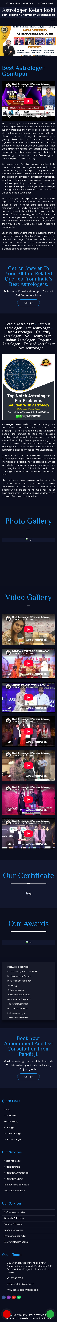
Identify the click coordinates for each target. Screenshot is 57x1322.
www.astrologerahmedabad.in (23, 1289)
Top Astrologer (37, 328)
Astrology (12, 985)
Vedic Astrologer (20, 324)
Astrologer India (12, 1166)
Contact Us (10, 1115)
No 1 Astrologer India (17, 1008)
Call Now (28, 303)
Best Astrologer (19, 332)
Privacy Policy (11, 1121)
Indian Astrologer (20, 340)
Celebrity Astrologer (14, 1218)
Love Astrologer (30, 348)
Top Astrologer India (17, 1003)
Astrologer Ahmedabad (16, 1172)
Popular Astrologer (13, 1224)
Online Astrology (15, 990)
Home (7, 1109)
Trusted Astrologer (39, 344)
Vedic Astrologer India (18, 994)
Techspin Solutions (41, 1318)
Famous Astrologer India (19, 999)
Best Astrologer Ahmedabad (22, 971)
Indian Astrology (12, 1139)
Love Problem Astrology (19, 980)
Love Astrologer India (15, 1236)
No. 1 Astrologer (38, 336)
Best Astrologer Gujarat (19, 976)
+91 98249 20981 (45, 3)
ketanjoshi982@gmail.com (19, 3)
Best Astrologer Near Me (16, 1241)
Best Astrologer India (17, 966)
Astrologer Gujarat (13, 1178)
